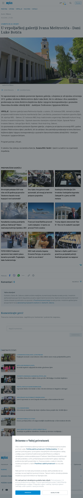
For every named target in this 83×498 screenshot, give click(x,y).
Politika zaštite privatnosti (35, 449)
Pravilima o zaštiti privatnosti (45, 463)
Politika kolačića (51, 449)
